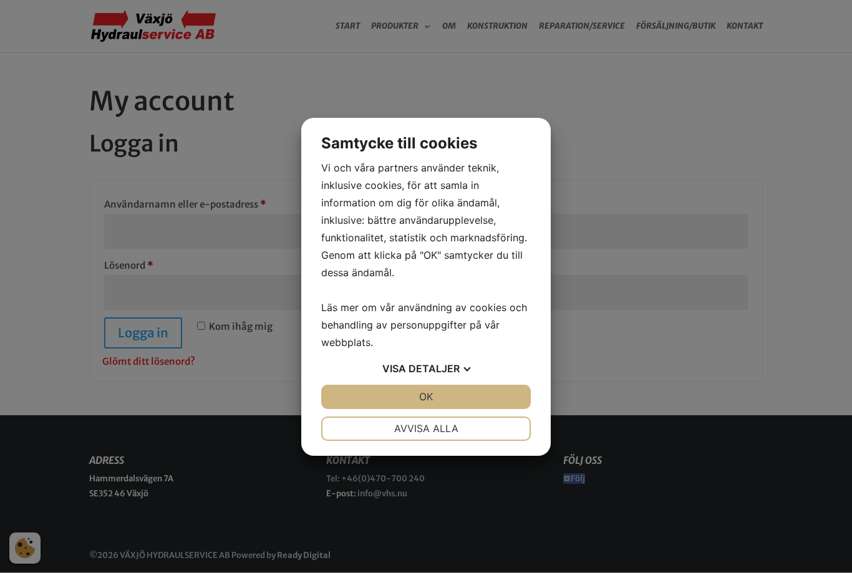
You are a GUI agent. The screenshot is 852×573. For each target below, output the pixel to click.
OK (426, 396)
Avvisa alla (426, 428)
